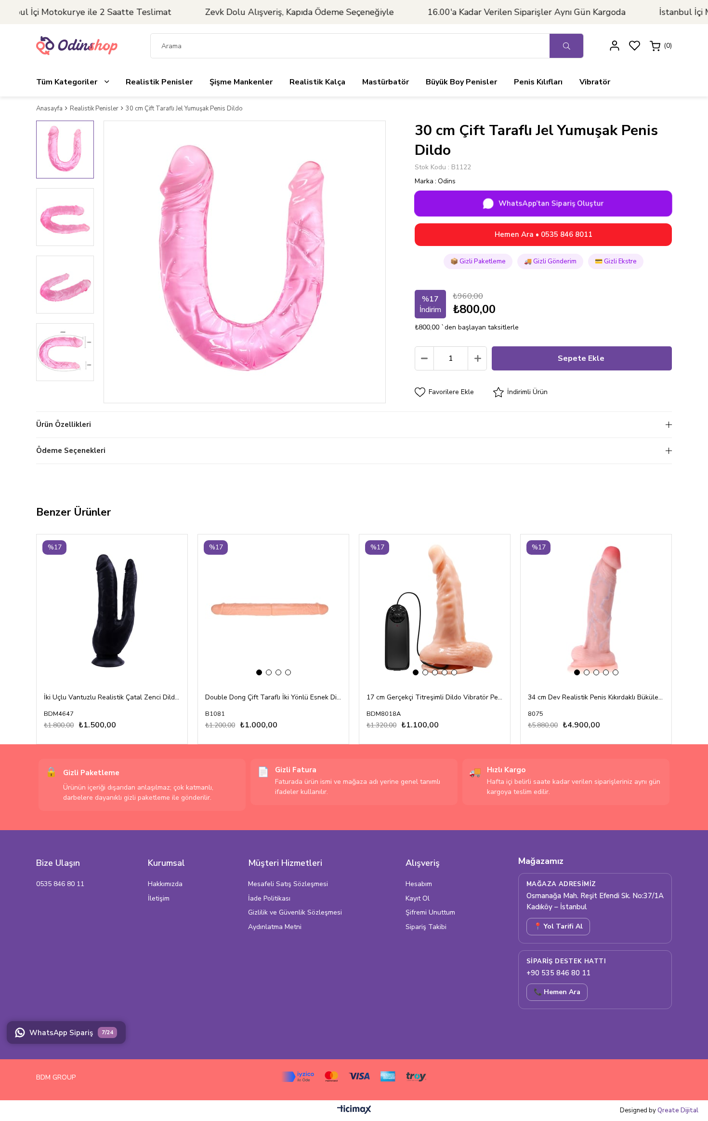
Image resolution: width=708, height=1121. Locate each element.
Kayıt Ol (418, 898)
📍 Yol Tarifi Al (558, 926)
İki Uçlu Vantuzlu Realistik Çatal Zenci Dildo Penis (112, 697)
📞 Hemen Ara (557, 992)
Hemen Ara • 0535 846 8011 (543, 234)
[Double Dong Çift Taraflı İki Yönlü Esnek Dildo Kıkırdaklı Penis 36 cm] (273, 610)
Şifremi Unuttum (430, 912)
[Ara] (566, 46)
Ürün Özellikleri (63, 424)
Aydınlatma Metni (275, 926)
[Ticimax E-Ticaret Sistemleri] (354, 1111)
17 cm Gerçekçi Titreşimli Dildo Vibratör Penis (435, 697)
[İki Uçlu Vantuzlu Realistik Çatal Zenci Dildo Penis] (112, 610)
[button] (259, 672)
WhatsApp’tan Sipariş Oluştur (551, 203)
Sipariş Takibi (426, 926)
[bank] (353, 1076)
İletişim (159, 898)
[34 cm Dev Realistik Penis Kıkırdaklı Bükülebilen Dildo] (596, 610)
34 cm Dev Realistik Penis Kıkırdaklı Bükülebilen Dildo (596, 697)
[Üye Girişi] (614, 46)
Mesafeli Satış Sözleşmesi (288, 884)
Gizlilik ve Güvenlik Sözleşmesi (295, 912)
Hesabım (419, 884)
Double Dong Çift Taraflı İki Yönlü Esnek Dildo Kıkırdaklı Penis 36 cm (273, 697)
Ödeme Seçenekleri (70, 450)
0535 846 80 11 (60, 884)
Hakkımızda (165, 884)
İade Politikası (269, 898)
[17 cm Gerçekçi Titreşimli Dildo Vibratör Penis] (435, 610)
